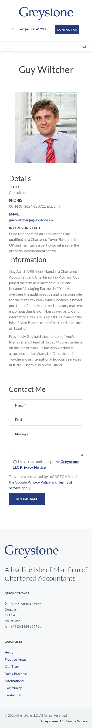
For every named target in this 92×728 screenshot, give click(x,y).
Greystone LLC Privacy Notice (64, 721)
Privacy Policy (39, 482)
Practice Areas (15, 659)
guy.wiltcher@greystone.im (31, 220)
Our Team (12, 666)
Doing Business (16, 674)
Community (13, 688)
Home (9, 652)
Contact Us (13, 695)
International (14, 681)
